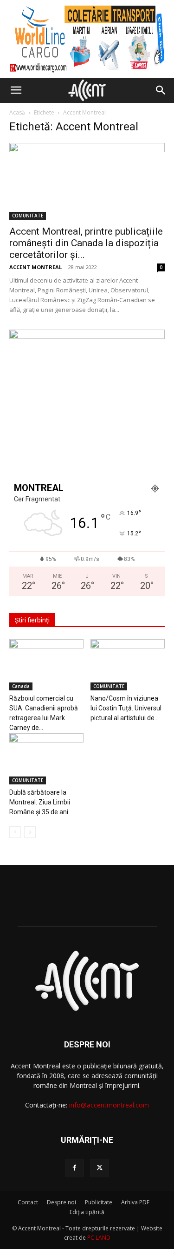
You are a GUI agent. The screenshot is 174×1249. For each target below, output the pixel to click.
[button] (16, 90)
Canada (21, 686)
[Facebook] (74, 1168)
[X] (99, 1168)
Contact (28, 1202)
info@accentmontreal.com (109, 1104)
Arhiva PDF (135, 1202)
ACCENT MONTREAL (35, 266)
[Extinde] (152, 341)
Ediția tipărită (87, 1212)
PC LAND (98, 1238)
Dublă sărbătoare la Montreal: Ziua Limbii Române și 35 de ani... (40, 802)
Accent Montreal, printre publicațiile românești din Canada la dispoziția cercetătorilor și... (86, 243)
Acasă (17, 112)
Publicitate (98, 1202)
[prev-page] (15, 832)
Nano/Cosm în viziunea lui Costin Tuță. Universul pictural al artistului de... (125, 708)
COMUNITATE (27, 215)
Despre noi (61, 1202)
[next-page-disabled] (30, 832)
